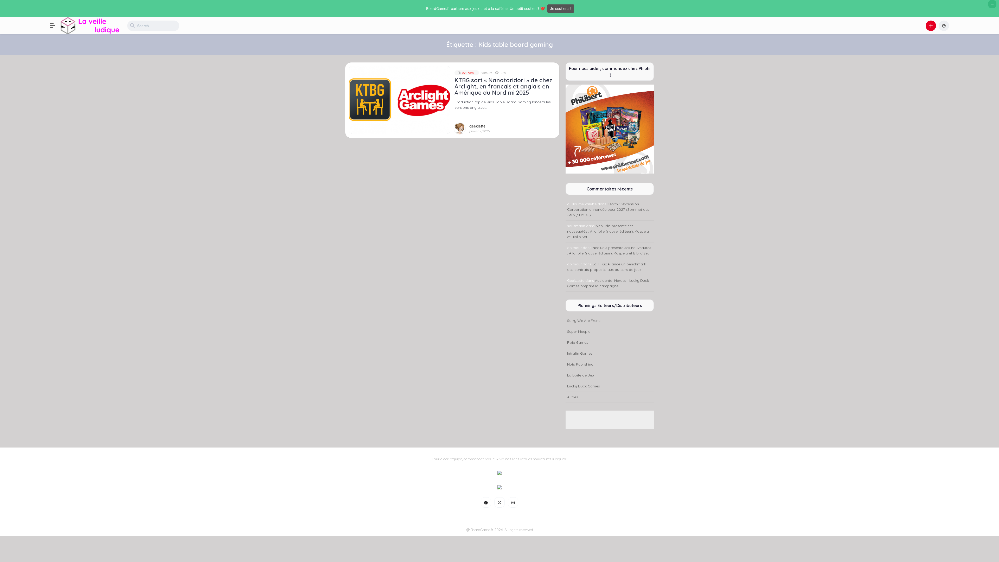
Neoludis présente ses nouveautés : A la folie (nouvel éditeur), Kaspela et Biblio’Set (608, 231)
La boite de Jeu (580, 375)
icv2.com (467, 73)
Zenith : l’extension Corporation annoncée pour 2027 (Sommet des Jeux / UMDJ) (608, 209)
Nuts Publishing (580, 364)
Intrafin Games (579, 353)
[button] (55, 26)
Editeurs (486, 73)
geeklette (477, 126)
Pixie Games (577, 342)
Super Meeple (578, 331)
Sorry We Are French (585, 320)
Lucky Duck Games (583, 386)
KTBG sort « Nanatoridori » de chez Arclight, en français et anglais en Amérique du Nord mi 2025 (503, 86)
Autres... (573, 397)
